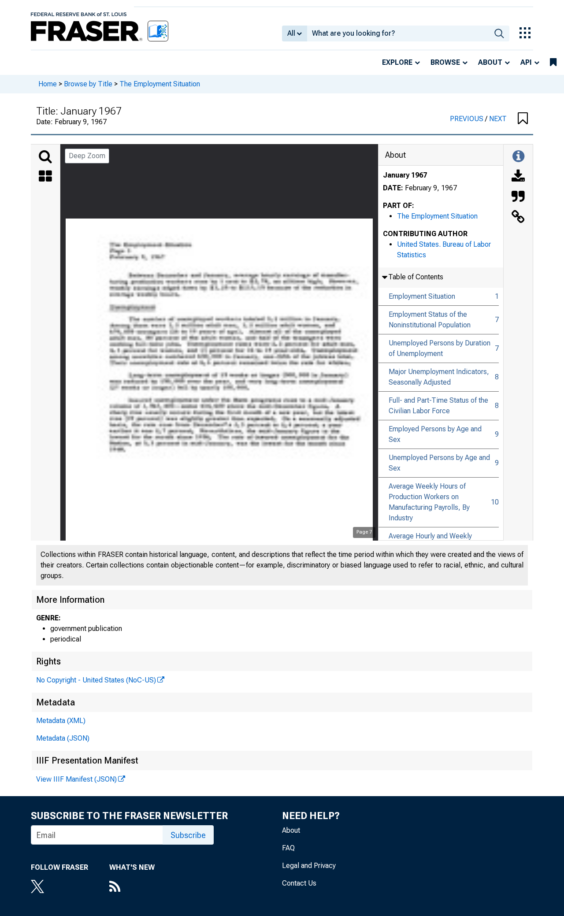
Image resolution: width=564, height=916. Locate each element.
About (490, 62)
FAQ (288, 848)
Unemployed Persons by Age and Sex (439, 462)
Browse (445, 62)
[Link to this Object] (518, 218)
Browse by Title (88, 84)
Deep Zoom (87, 156)
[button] (523, 118)
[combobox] (398, 33)
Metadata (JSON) (62, 738)
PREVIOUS (467, 119)
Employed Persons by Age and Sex (435, 434)
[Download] (518, 177)
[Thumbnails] (45, 177)
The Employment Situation (159, 84)
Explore (397, 62)
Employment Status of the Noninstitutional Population (430, 319)
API (526, 62)
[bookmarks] (553, 62)
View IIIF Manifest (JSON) (76, 779)
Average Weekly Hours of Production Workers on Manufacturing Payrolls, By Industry (429, 502)
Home (47, 84)
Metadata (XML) (60, 720)
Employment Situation (422, 296)
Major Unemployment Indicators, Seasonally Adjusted (439, 376)
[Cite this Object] (518, 197)
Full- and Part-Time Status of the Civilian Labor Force (438, 405)
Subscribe (188, 835)
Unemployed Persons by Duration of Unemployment (439, 348)
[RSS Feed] (132, 887)
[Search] (45, 157)
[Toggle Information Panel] (518, 157)
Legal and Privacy (309, 865)
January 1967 (405, 175)
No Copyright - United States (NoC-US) (96, 680)
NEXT (498, 119)
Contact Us (299, 883)
